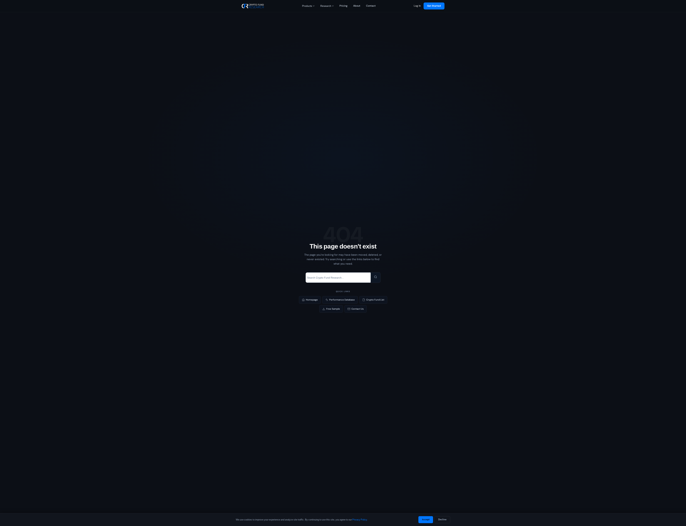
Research (325, 6)
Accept (425, 519)
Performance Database (342, 299)
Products (307, 6)
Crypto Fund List (375, 299)
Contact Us (357, 308)
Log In (417, 5)
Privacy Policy (359, 519)
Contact (371, 5)
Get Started (434, 5)
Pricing (343, 5)
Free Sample (333, 308)
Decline (442, 519)
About (356, 5)
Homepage (312, 299)
